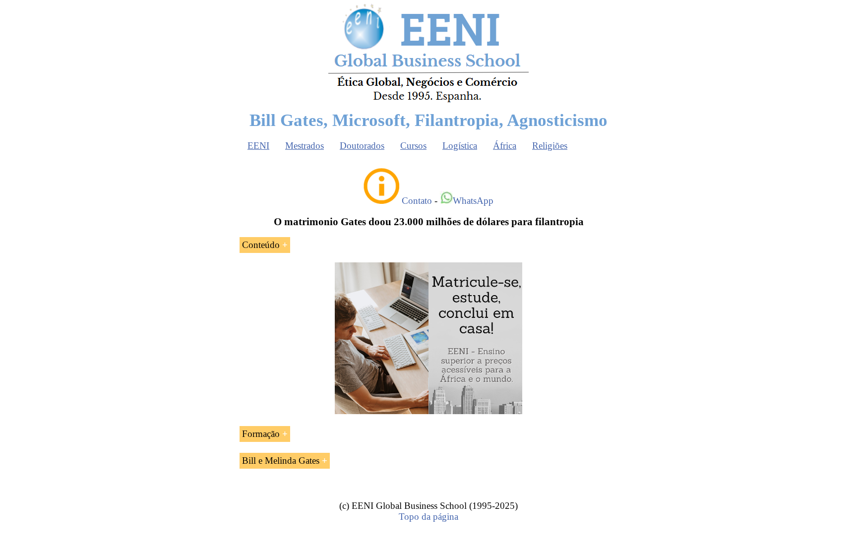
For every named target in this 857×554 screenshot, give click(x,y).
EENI (258, 145)
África (504, 145)
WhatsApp (473, 200)
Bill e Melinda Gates (280, 460)
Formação (261, 434)
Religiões (549, 145)
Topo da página (428, 516)
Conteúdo (261, 245)
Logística (459, 145)
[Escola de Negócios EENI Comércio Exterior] (428, 100)
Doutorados (362, 145)
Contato (417, 200)
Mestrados (304, 145)
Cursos (413, 145)
